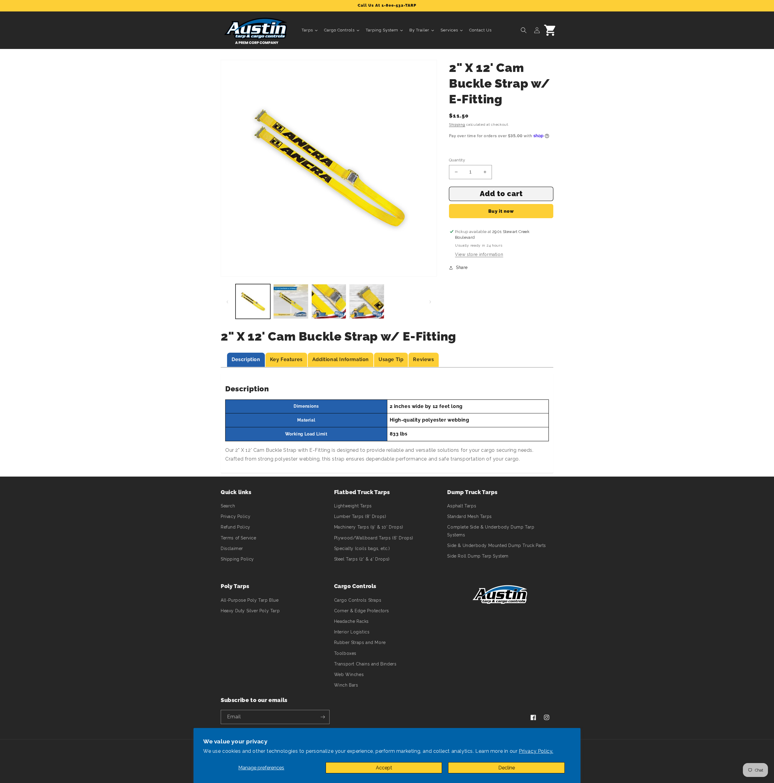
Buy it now (501, 211)
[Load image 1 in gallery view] (253, 301)
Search (228, 505)
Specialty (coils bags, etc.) (362, 548)
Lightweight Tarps (353, 505)
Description (246, 359)
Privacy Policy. (536, 751)
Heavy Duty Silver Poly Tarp (250, 610)
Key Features (286, 359)
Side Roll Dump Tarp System (478, 556)
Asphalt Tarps (461, 505)
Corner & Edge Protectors (361, 610)
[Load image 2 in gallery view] (290, 301)
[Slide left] (227, 301)
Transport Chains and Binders (365, 664)
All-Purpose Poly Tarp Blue (250, 600)
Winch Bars (346, 685)
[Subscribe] (322, 717)
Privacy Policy (235, 516)
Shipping (457, 124)
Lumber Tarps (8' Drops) (360, 516)
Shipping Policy (237, 559)
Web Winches (349, 674)
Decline (506, 768)
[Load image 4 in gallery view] (366, 301)
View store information (479, 254)
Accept (384, 768)
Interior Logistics (352, 631)
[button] (523, 30)
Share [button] (462, 267)
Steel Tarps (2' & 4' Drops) (362, 559)
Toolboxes (345, 653)
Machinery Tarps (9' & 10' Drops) (368, 527)
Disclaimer (232, 548)
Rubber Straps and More (360, 642)
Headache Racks (351, 621)
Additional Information (340, 359)
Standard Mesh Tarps (469, 516)
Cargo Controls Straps (358, 600)
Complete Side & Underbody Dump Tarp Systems (490, 531)
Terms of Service (238, 537)
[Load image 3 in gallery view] (328, 301)
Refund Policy (235, 527)
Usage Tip (391, 359)
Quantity (457, 160)
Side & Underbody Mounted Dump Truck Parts (496, 545)
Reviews (423, 359)
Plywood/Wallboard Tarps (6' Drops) (373, 537)
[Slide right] (430, 301)
